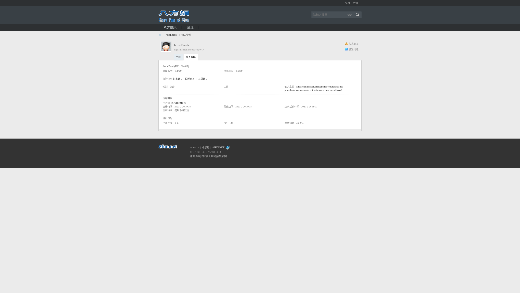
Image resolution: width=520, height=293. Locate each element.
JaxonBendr (171, 34)
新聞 (224, 156)
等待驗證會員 (178, 103)
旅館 (192, 156)
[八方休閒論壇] (173, 21)
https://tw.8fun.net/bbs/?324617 (189, 49)
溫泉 (197, 156)
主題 (178, 57)
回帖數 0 (189, 78)
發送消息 (354, 49)
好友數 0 (177, 78)
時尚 (213, 156)
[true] (358, 14)
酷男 (219, 156)
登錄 (347, 3)
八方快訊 (170, 27)
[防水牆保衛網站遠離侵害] (228, 147)
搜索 (349, 14)
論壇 (190, 27)
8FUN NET (218, 147)
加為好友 (354, 43)
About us (194, 147)
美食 (208, 156)
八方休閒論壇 (160, 35)
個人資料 (191, 57)
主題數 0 (202, 78)
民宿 (203, 156)
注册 (355, 3)
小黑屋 (205, 147)
